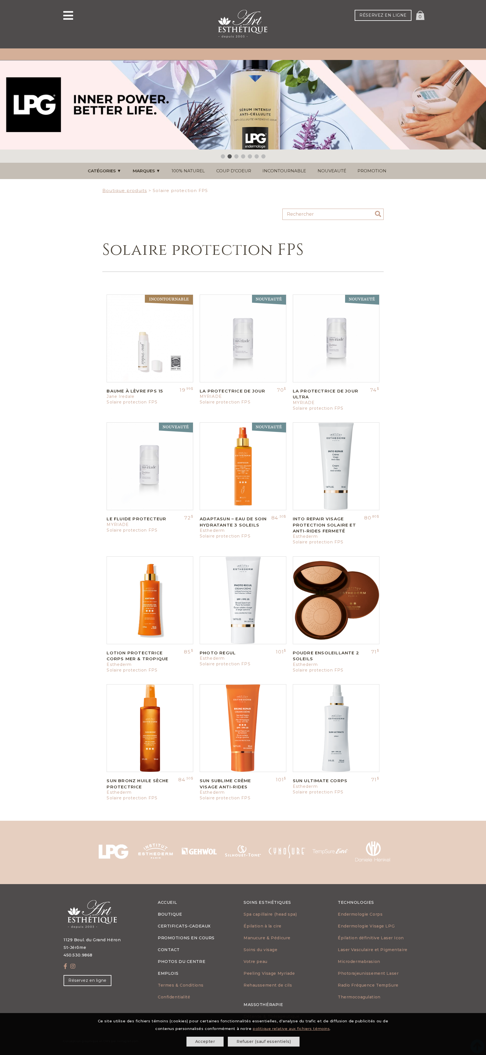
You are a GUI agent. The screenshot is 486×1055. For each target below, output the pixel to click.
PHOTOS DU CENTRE (181, 961)
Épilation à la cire (263, 926)
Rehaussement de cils (268, 985)
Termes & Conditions (181, 985)
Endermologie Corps (360, 914)
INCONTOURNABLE (284, 170)
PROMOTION (371, 170)
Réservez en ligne (87, 980)
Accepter (205, 1041)
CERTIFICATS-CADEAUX (184, 926)
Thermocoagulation (359, 997)
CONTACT (169, 949)
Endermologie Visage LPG (366, 926)
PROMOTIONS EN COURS (186, 937)
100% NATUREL (188, 170)
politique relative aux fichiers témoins (291, 1028)
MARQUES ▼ (146, 170)
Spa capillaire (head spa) (270, 914)
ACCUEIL (167, 902)
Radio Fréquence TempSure (368, 985)
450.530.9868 (78, 955)
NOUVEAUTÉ (332, 170)
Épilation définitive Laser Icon (371, 937)
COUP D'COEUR (233, 170)
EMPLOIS (168, 973)
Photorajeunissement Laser (368, 973)
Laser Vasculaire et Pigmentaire (373, 949)
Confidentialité (174, 997)
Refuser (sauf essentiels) (264, 1041)
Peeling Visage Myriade (269, 973)
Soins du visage (261, 949)
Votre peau (255, 961)
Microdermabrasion (359, 961)
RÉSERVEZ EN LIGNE (383, 15)
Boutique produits (124, 190)
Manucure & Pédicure (267, 937)
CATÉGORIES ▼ (104, 170)
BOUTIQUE (170, 914)
